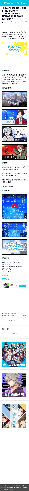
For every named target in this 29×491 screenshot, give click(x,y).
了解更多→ (11, 489)
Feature (12, 315)
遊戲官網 (5, 275)
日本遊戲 (13, 313)
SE (20, 315)
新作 (15, 320)
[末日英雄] (14, 286)
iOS (17, 315)
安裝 (22, 286)
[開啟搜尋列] (18, 3)
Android (6, 315)
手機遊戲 (6, 313)
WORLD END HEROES (12, 318)
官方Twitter (6, 279)
